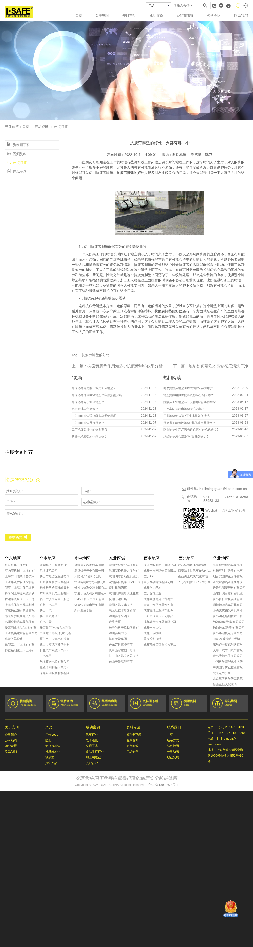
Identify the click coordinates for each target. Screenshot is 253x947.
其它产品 (51, 763)
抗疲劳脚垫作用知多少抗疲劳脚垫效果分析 (125, 366)
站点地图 (173, 746)
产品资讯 (41, 127)
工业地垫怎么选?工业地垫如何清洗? (187, 416)
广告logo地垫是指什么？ (88, 423)
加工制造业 (93, 757)
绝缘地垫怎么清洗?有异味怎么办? (185, 436)
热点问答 (19, 163)
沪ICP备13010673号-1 (163, 785)
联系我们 (241, 16)
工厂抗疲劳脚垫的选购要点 (89, 429)
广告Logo (51, 734)
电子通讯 (92, 740)
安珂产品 (129, 16)
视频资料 (19, 154)
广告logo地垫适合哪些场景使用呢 (94, 416)
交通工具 (92, 746)
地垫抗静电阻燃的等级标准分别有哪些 (188, 395)
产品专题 (19, 172)
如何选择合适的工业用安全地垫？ (94, 388)
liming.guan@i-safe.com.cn (225, 489)
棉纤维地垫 (52, 751)
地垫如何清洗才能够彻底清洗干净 (218, 366)
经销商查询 (185, 16)
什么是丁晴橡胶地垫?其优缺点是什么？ (189, 423)
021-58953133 (211, 499)
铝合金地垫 (52, 746)
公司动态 (11, 740)
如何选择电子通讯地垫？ (88, 402)
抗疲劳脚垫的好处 (95, 355)
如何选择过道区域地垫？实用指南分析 (97, 395)
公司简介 (11, 734)
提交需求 (16, 537)
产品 (48, 727)
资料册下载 (21, 145)
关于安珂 (102, 16)
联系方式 (173, 740)
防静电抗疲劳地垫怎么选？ (89, 436)
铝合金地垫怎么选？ (85, 409)
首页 (78, 16)
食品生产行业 (95, 751)
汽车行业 (92, 734)
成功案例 (156, 16)
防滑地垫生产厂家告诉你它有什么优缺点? (190, 429)
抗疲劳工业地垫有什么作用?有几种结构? (190, 402)
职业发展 (11, 746)
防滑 (48, 740)
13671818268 (237, 497)
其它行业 (92, 763)
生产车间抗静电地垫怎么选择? (183, 409)
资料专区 (214, 16)
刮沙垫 (49, 757)
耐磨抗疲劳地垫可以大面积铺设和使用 (188, 388)
